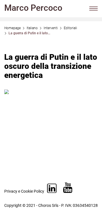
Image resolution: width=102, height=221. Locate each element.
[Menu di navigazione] (93, 8)
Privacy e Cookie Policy (24, 191)
